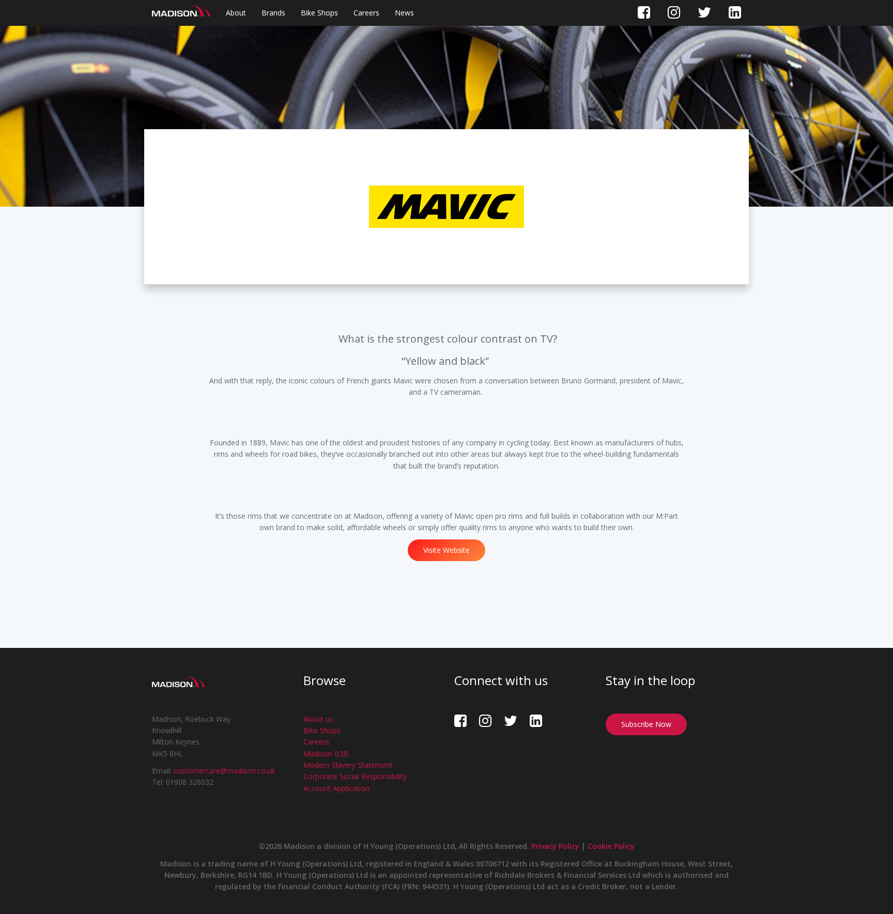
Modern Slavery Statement (348, 765)
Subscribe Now (646, 724)
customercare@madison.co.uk (224, 771)
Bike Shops (319, 13)
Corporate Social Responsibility (355, 776)
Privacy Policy (555, 846)
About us (318, 719)
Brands (273, 13)
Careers (366, 13)
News (404, 13)
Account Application (336, 788)
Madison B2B (326, 753)
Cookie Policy (611, 846)
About (236, 13)
